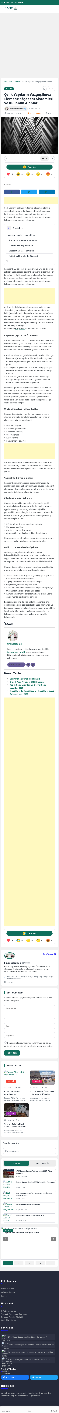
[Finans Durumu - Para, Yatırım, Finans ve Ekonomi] (10, 9)
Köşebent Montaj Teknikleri (21, 250)
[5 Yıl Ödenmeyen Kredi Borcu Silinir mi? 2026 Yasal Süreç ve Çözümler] (7, 1365)
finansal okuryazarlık (16, 652)
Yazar (8, 261)
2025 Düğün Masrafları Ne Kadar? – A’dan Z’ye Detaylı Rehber (34, 1194)
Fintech (8, 1230)
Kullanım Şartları (8, 1292)
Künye (4, 1296)
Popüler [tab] (16, 1163)
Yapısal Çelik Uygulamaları (21, 245)
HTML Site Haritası (8, 1311)
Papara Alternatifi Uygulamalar (28, 1204)
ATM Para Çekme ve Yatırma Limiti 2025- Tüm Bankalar (34, 1172)
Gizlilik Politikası (7, 1288)
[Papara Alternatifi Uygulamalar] (8, 1206)
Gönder (12, 1052)
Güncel (17, 82)
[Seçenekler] (52, 158)
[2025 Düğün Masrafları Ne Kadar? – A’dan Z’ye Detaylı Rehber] (8, 1195)
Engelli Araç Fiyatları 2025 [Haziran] (27, 682)
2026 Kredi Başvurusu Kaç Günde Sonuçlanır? (27, 1337)
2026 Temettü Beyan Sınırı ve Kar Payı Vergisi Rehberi (30, 1352)
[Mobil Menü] (56, 9)
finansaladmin (15, 643)
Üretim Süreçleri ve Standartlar (23, 240)
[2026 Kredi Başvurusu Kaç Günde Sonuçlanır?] (7, 1341)
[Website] (33, 665)
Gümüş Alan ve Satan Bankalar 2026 (30, 1215)
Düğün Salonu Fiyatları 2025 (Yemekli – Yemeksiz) (35, 1182)
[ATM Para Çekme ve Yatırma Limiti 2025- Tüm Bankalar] (8, 1173)
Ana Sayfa (8, 82)
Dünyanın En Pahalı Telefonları (25, 678)
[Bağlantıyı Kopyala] (44, 88)
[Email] (28, 665)
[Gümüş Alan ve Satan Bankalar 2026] (8, 1218)
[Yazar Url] (6, 108)
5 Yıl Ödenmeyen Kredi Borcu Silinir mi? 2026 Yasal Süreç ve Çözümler (29, 1360)
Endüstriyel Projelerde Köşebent (23, 256)
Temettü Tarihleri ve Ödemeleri (14, 1314)
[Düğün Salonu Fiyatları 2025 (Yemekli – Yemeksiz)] (8, 1184)
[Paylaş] (6, 158)
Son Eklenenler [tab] (42, 1163)
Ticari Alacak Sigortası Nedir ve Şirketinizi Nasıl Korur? (31, 1344)
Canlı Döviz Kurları (8, 1320)
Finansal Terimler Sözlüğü (12, 1317)
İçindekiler (18, 228)
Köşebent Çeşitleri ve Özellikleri (21, 235)
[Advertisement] (29, 43)
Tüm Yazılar (48, 954)
